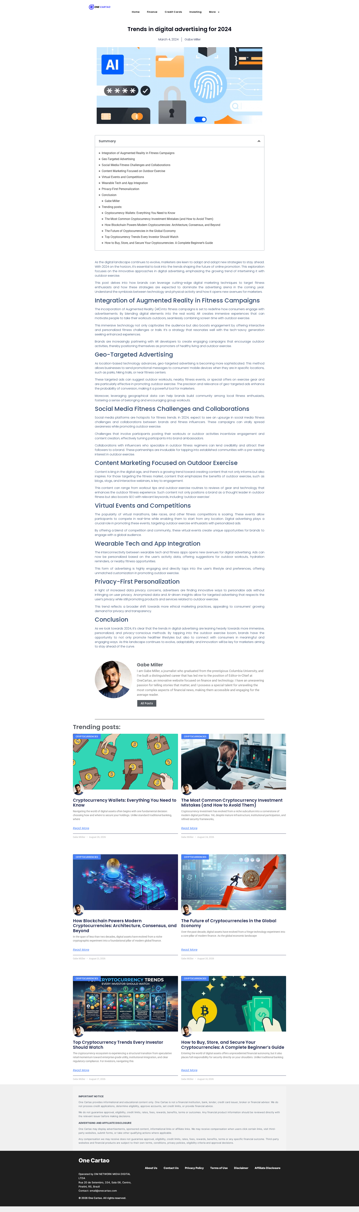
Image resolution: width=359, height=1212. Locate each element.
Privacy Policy (194, 1168)
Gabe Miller (112, 201)
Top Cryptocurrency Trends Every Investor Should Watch (141, 237)
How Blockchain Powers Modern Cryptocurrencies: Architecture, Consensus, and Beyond (162, 225)
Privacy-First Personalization (120, 189)
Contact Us (171, 1168)
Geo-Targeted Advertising (118, 159)
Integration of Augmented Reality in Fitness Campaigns (138, 153)
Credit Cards (173, 12)
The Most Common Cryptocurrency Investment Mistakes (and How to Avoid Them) (159, 219)
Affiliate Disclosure (267, 1168)
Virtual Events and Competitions (123, 177)
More (212, 12)
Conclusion (109, 195)
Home (135, 12)
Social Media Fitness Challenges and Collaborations (136, 165)
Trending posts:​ (112, 207)
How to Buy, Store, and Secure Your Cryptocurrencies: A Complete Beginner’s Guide (159, 243)
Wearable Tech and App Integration (125, 183)
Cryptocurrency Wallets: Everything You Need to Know (140, 213)
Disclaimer (241, 1168)
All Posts (147, 703)
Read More (81, 828)
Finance (152, 12)
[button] (258, 141)
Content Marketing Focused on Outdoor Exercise (133, 171)
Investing (195, 12)
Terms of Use (219, 1168)
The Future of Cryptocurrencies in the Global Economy (140, 231)
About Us (151, 1168)
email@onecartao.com (103, 1190)
